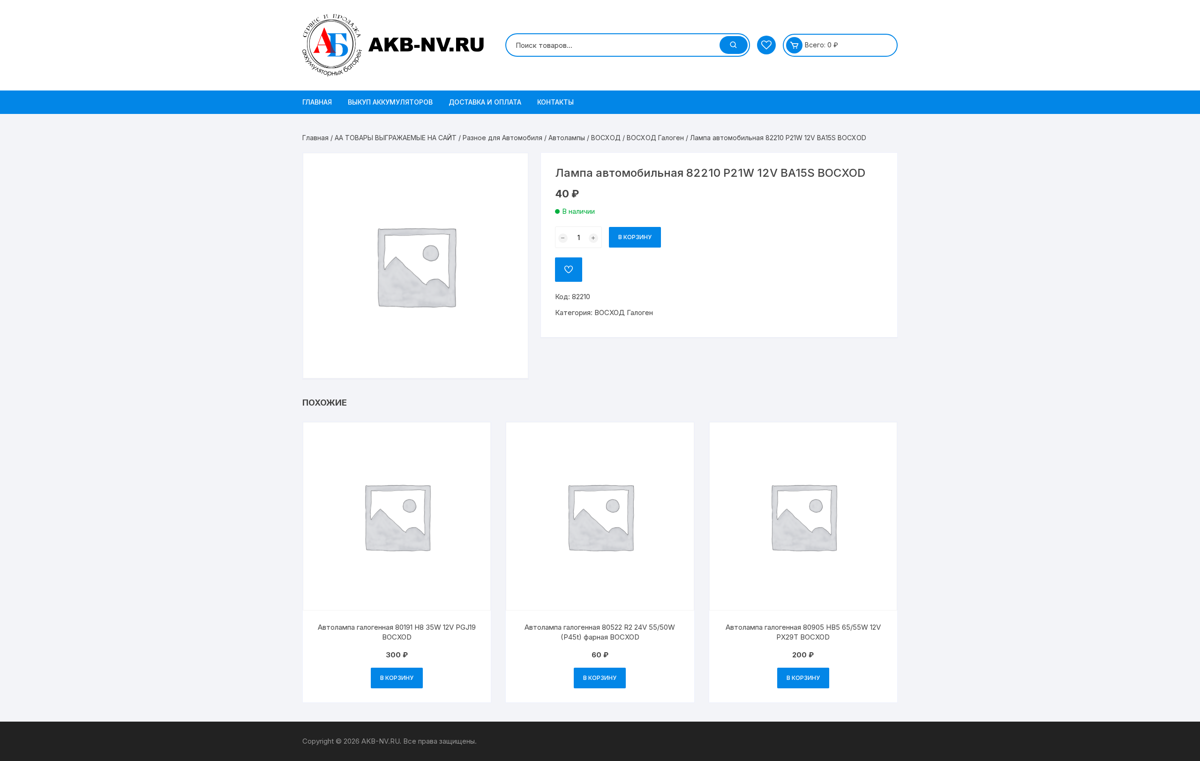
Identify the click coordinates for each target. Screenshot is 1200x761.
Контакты (555, 102)
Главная (317, 102)
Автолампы (566, 138)
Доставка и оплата (485, 102)
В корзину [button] (396, 677)
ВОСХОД (606, 138)
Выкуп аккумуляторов (390, 102)
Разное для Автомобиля (502, 138)
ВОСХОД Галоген (655, 138)
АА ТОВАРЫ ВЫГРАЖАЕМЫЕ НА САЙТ (396, 138)
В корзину (635, 237)
